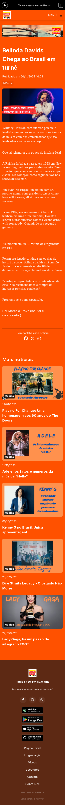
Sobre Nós (32, 784)
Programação (33, 755)
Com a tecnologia (28, 799)
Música (7, 83)
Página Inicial (32, 748)
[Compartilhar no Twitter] (32, 338)
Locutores (32, 769)
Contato (32, 776)
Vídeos (32, 762)
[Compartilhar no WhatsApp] (39, 338)
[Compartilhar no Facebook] (26, 338)
